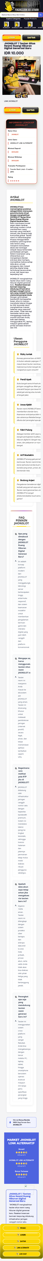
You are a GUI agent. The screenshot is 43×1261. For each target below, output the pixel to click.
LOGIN (12, 37)
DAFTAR (31, 37)
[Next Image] (39, 76)
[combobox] (19, 14)
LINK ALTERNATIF (23, 1247)
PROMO (23, 1228)
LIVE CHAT (23, 1254)
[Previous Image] (4, 76)
